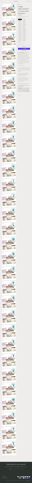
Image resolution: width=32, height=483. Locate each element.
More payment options (24, 50)
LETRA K (20, 28)
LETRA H (24, 24)
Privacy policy (20, 480)
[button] (1, 1)
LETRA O (20, 31)
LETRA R (24, 33)
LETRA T (24, 35)
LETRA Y (20, 40)
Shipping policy (28, 480)
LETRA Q (20, 33)
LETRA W (20, 38)
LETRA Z (24, 40)
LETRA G (20, 24)
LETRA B (24, 19)
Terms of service (24, 480)
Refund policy (16, 480)
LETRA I (20, 26)
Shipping (23, 16)
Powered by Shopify (12, 480)
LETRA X (24, 38)
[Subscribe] (22, 469)
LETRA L (24, 28)
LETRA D (24, 21)
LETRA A (20, 19)
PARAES (9, 480)
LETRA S (20, 35)
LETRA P (24, 31)
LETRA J (24, 26)
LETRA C (20, 21)
